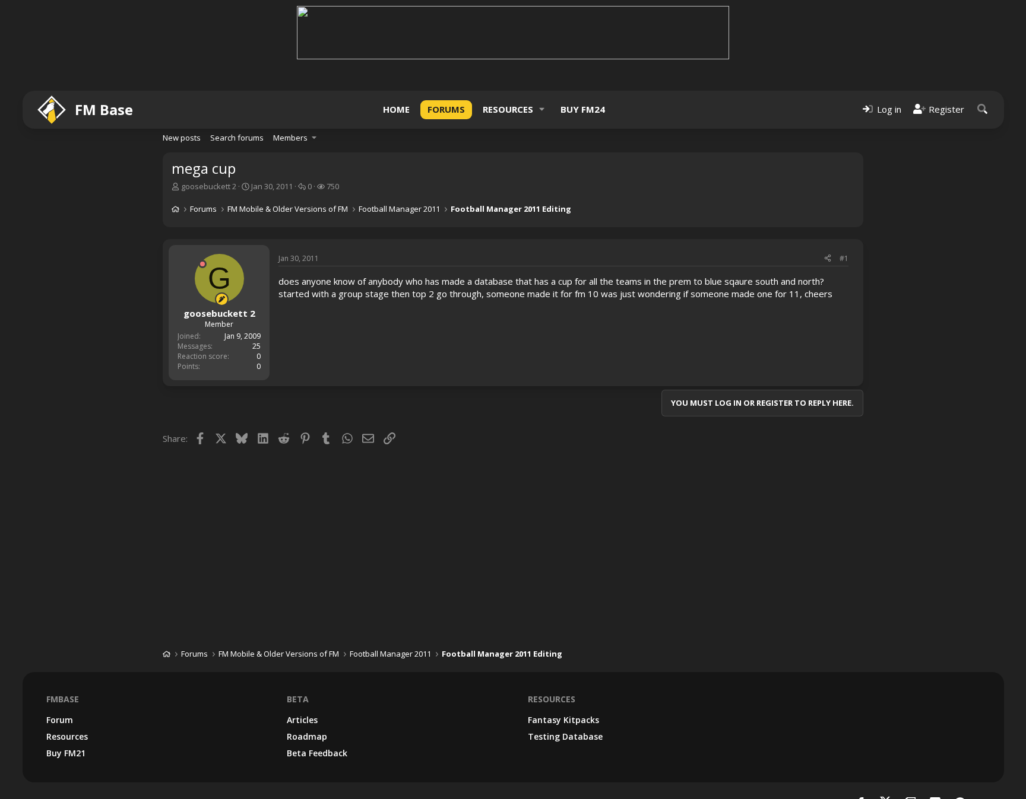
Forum (59, 719)
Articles (302, 719)
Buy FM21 (66, 753)
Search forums (237, 137)
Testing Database (565, 736)
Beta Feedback (317, 753)
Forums (446, 109)
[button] (542, 109)
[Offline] (202, 264)
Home (396, 109)
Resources (508, 109)
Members (290, 137)
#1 (844, 258)
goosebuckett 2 (208, 186)
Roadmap (307, 736)
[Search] (982, 109)
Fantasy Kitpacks (563, 719)
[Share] (827, 259)
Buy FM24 (582, 109)
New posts (182, 137)
